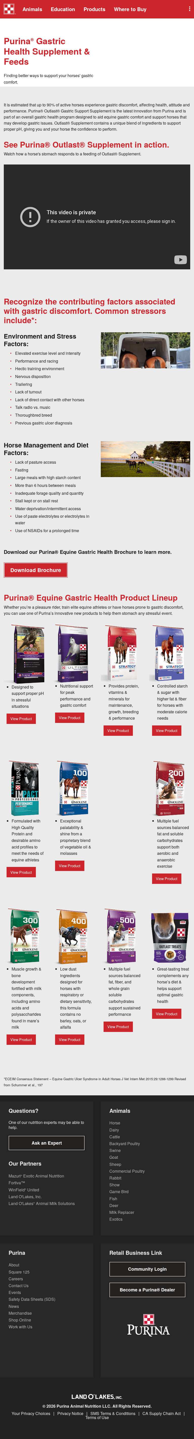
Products (94, 9)
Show (114, 1185)
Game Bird (119, 1191)
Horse (114, 1123)
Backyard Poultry (124, 1143)
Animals (32, 9)
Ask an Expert (47, 1143)
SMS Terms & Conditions (112, 1413)
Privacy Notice (70, 1413)
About (14, 1265)
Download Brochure (35, 570)
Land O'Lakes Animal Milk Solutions (42, 1203)
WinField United (24, 1190)
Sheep (115, 1164)
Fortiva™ (17, 1183)
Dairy (114, 1130)
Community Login (147, 1269)
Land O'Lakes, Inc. (25, 1196)
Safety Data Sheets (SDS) (32, 1299)
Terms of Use (97, 1418)
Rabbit (115, 1178)
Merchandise (20, 1313)
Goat (113, 1157)
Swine (115, 1150)
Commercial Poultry (127, 1171)
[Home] (9, 9)
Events (15, 1292)
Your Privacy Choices (31, 1413)
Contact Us (19, 1285)
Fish (113, 1198)
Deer (113, 1205)
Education (63, 9)
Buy (130, 9)
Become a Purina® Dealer (147, 1289)
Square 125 (19, 1272)
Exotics (116, 1219)
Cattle (114, 1137)
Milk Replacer (121, 1212)
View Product (21, 718)
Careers (16, 1279)
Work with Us (20, 1327)
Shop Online (20, 1320)
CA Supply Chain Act (161, 1413)
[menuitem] (9, 9)
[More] (189, 9)
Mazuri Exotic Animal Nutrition (36, 1176)
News (14, 1306)
